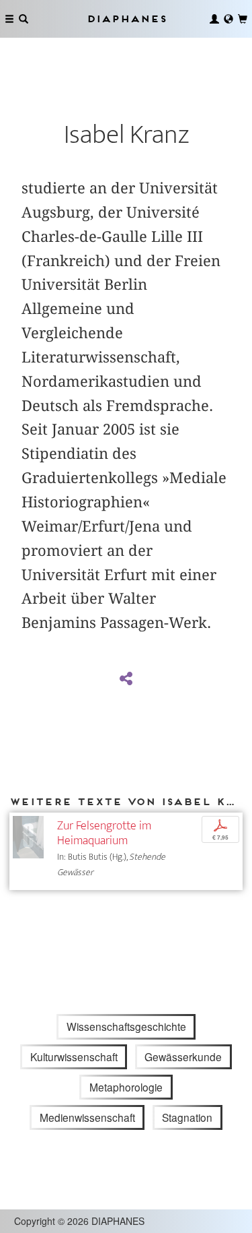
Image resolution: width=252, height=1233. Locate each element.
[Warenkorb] (242, 19)
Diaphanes (126, 18)
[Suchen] (23, 19)
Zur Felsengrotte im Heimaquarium (104, 833)
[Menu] (9, 19)
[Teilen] (126, 679)
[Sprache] (228, 19)
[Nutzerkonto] (214, 19)
